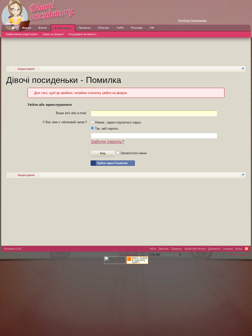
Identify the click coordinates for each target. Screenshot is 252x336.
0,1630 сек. (129, 254)
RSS (246, 248)
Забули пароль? (107, 141)
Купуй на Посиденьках (192, 20)
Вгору (238, 248)
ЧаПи (120, 27)
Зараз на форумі (53, 34)
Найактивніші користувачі (22, 34)
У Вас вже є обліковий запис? (65, 122)
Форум (26, 27)
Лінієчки (103, 27)
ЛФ (152, 27)
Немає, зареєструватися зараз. (118, 122)
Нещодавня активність (82, 34)
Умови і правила (239, 254)
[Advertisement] (126, 51)
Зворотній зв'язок (195, 248)
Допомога (214, 248)
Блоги (43, 27)
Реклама (136, 27)
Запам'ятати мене (133, 153)
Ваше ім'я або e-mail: (71, 113)
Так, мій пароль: (106, 128)
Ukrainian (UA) (12, 248)
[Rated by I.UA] (115, 262)
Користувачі (63, 28)
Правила (85, 27)
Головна (228, 248)
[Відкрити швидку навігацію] (242, 68)
